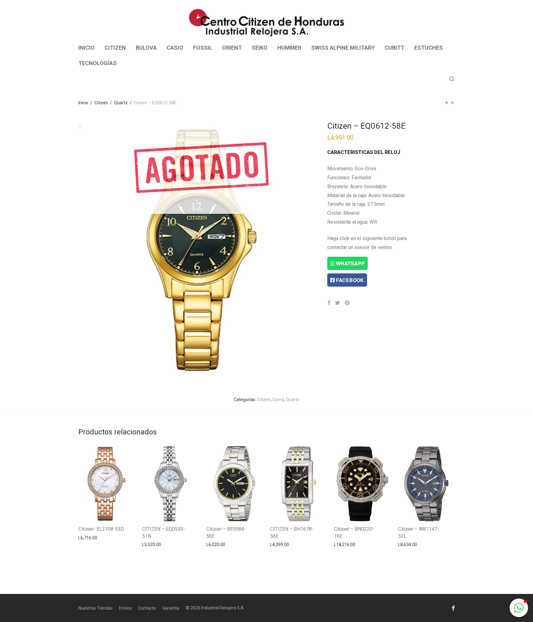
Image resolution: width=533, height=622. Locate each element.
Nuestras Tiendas (95, 608)
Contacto (147, 608)
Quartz (121, 102)
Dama (278, 399)
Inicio (83, 102)
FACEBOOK (349, 280)
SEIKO (259, 47)
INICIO (86, 47)
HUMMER (289, 47)
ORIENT (232, 47)
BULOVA (146, 47)
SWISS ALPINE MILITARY (343, 47)
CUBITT (394, 47)
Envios (125, 608)
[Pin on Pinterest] (347, 303)
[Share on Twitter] (337, 303)
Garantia (171, 608)
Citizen (101, 102)
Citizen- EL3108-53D (101, 529)
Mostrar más (87, 537)
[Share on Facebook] (328, 303)
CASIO (175, 47)
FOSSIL (202, 47)
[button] (519, 608)
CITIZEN (115, 47)
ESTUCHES (428, 47)
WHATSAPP (350, 263)
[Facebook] (453, 607)
